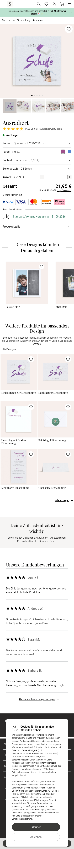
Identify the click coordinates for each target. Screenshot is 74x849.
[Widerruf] (69, 4)
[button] (54, 4)
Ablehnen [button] (36, 837)
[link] (27, 283)
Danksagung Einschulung (53, 392)
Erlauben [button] (36, 827)
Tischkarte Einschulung (52, 487)
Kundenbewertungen (50, 128)
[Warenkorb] (62, 4)
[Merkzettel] (46, 4)
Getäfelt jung (13, 306)
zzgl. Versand (64, 190)
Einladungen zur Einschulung (18, 392)
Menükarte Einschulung (15, 487)
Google (55, 790)
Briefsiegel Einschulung (52, 440)
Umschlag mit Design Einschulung (13, 442)
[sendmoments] (10, 4)
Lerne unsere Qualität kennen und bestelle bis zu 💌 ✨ (37, 12)
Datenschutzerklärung (22, 818)
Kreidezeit (61, 306)
